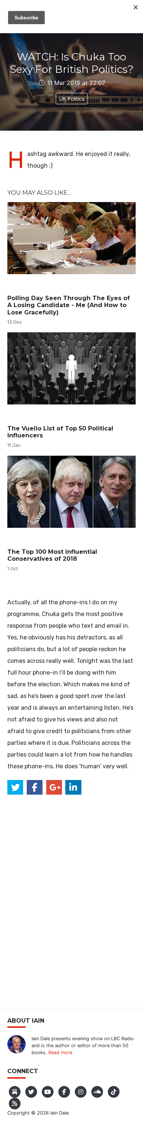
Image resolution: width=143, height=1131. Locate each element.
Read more (60, 1052)
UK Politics (71, 99)
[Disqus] (71, 896)
